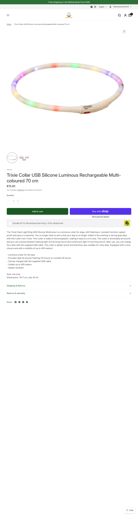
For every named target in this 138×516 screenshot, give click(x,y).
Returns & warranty (16, 293)
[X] (19, 302)
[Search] (119, 15)
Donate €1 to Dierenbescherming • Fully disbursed (38, 223)
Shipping (20, 190)
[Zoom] (124, 31)
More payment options (100, 216)
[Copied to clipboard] (27, 302)
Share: (9, 302)
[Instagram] (95, 7)
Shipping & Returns (16, 285)
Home (9, 24)
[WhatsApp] (23, 302)
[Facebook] (91, 7)
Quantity (10, 195)
